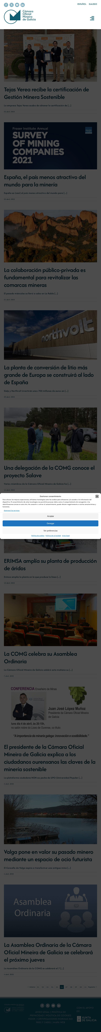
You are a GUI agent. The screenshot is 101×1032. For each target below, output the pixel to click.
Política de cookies (37, 536)
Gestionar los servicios (11, 510)
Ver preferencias (51, 531)
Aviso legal (66, 536)
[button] (97, 496)
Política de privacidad (53, 536)
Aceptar (50, 516)
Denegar (50, 523)
